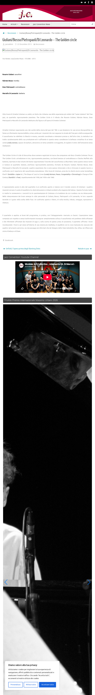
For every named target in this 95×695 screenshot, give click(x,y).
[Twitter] (85, 2)
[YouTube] (81, 2)
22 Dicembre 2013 (24, 44)
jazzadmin (9, 44)
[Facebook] (88, 2)
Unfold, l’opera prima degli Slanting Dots (22, 249)
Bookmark (9, 240)
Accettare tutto (47, 685)
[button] (6, 582)
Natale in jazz (84, 249)
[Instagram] (92, 2)
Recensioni (12, 33)
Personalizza (15, 685)
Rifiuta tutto (31, 685)
